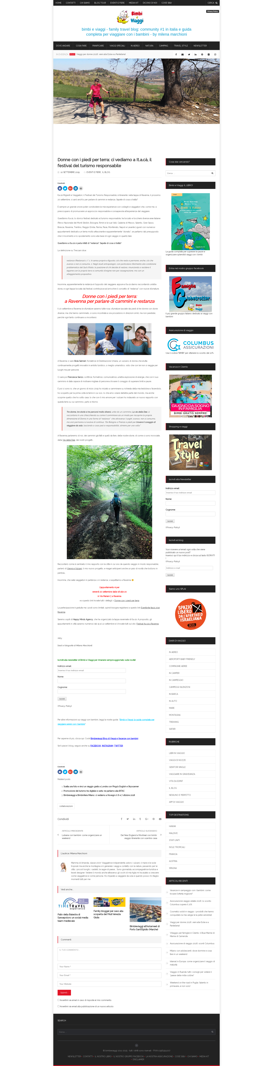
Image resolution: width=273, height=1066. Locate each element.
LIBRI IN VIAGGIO (177, 753)
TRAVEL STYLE (181, 46)
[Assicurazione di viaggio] (190, 344)
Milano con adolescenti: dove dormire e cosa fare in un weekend (191, 952)
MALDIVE (173, 833)
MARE (171, 708)
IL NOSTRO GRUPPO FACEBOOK (129, 1056)
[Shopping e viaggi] (190, 452)
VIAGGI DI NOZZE (177, 760)
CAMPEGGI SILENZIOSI (179, 687)
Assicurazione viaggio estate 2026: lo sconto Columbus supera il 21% (190, 903)
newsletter (200, 46)
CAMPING (163, 46)
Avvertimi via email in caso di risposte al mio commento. (86, 1000)
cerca (211, 3)
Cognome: (62, 687)
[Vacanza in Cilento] (190, 396)
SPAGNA (173, 868)
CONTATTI (88, 1056)
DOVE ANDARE (63, 46)
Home (58, 3)
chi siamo (85, 3)
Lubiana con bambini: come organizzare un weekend (82, 836)
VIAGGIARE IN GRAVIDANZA (182, 774)
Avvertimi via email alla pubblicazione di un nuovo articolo (86, 1006)
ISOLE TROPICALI (177, 847)
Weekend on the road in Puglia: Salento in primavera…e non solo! (189, 984)
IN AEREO (135, 46)
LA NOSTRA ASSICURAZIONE (159, 1056)
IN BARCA (173, 694)
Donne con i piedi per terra (126, 600)
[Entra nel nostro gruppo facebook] (190, 294)
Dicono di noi (150, 3)
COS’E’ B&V (167, 3)
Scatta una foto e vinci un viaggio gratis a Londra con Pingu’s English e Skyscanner (101, 786)
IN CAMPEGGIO (176, 680)
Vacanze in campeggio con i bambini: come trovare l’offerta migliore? (190, 892)
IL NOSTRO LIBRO (103, 1056)
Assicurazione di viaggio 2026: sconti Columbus (192, 943)
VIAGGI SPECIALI (117, 46)
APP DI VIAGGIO (176, 802)
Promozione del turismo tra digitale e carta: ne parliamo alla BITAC (94, 791)
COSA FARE (81, 46)
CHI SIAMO (192, 1056)
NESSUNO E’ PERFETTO (180, 795)
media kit (133, 3)
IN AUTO (173, 701)
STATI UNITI (174, 840)
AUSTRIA (173, 861)
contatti (71, 3)
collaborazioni (66, 806)
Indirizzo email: (65, 666)
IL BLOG (106, 172)
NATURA (149, 46)
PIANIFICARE (98, 46)
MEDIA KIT (204, 1056)
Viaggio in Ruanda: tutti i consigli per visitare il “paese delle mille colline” (191, 974)
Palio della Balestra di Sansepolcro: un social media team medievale (73, 917)
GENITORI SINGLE (177, 767)
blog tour (100, 3)
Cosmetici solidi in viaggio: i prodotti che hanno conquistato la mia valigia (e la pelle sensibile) (192, 913)
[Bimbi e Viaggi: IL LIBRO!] (190, 221)
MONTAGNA (174, 715)
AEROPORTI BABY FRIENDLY (182, 659)
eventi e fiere (117, 3)
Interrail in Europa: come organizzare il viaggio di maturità (192, 963)
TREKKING (174, 722)
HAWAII (172, 826)
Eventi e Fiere (94, 172)
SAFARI (172, 729)
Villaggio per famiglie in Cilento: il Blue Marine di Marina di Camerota (111, 54)
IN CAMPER (174, 673)
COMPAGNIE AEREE (178, 666)
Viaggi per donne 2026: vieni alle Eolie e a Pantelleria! (189, 924)
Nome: (61, 677)
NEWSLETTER (74, 1056)
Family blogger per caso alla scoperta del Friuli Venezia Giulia (108, 914)
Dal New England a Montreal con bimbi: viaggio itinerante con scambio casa (139, 836)
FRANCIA (173, 854)
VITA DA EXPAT (176, 781)
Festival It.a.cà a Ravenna (147, 624)
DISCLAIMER (138, 1059)
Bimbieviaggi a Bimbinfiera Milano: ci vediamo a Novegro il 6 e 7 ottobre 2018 (99, 795)
